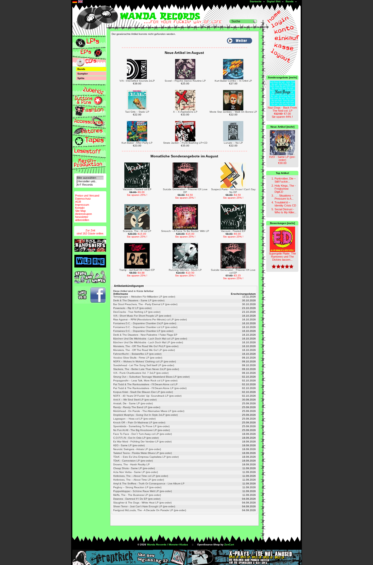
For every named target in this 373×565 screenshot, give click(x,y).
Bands (290, 1)
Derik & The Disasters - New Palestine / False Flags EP (145, 334)
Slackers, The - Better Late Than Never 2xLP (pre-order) (146, 369)
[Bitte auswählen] (90, 178)
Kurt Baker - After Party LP (137, 142)
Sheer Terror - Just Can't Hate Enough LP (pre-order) (144, 506)
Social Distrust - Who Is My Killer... (285, 211)
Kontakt (79, 207)
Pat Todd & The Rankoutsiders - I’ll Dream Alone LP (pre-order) (150, 388)
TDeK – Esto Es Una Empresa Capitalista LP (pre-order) (146, 456)
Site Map (80, 210)
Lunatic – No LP (233, 142)
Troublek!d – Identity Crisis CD (285, 204)
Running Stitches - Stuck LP (185, 270)
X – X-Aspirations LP (185, 111)
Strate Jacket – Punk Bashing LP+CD (185, 142)
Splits (80, 78)
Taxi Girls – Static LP (137, 111)
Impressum (82, 204)
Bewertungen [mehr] (282, 223)
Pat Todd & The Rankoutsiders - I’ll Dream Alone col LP (145, 384)
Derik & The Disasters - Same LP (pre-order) (138, 300)
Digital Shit (273, 1)
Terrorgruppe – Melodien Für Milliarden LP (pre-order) (144, 296)
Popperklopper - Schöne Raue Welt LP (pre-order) (142, 491)
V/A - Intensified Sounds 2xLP (137, 80)
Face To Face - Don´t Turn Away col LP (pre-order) (142, 434)
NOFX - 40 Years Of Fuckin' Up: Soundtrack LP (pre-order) (147, 395)
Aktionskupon (83, 213)
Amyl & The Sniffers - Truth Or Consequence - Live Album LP (148, 483)
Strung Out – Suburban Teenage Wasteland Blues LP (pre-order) (151, 376)
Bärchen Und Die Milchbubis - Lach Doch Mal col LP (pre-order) (150, 338)
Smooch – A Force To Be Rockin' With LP (185, 231)
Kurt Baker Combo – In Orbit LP (233, 80)
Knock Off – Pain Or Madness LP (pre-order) (139, 422)
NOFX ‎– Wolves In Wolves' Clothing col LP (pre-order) (144, 361)
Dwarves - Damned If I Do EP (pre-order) (136, 498)
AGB (78, 201)
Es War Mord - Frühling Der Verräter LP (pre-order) (142, 441)
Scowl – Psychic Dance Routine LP (185, 80)
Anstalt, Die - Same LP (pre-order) (133, 403)
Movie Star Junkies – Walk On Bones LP (233, 111)
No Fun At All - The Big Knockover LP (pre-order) (141, 430)
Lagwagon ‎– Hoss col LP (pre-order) (134, 418)
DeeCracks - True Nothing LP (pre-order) (136, 311)
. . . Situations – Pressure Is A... (284, 197)
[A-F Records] (90, 184)
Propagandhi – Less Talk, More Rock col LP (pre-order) (145, 380)
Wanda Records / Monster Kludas (167, 544)
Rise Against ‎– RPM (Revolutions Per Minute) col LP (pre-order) (150, 319)
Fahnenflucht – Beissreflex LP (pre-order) (137, 353)
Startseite (256, 1)
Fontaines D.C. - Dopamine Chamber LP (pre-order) (143, 331)
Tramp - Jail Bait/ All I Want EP (137, 270)
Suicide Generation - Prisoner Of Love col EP (233, 271)
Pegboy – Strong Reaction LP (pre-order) (137, 487)
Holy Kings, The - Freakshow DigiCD (285, 188)
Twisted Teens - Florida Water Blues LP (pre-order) (142, 453)
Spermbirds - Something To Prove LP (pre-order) (141, 426)
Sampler (82, 73)
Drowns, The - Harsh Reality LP (131, 464)
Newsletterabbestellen (82, 218)
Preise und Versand (87, 195)
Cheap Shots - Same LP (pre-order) (134, 468)
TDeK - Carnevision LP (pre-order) (133, 460)
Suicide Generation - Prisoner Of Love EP (185, 191)
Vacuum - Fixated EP (233, 231)
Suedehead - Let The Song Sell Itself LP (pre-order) (143, 365)
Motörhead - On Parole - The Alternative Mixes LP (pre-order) (148, 411)
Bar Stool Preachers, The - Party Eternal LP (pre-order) (145, 304)
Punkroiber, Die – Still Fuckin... (285, 180)
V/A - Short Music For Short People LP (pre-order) (142, 315)
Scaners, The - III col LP (137, 231)
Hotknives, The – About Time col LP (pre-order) (140, 475)
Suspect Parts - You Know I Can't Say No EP (233, 191)
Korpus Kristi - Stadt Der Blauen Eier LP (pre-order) (143, 392)
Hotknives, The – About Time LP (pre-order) (138, 479)
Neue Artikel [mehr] (282, 126)
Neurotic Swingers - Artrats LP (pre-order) (137, 449)
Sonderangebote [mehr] (282, 77)
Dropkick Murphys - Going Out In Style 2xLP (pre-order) (145, 414)
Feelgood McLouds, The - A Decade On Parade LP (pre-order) (149, 510)
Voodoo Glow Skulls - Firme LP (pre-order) (137, 357)
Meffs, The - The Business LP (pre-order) (137, 495)
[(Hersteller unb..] (90, 181)
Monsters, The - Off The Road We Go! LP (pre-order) (144, 350)
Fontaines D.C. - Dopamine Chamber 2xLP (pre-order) (144, 323)
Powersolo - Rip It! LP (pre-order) (132, 308)
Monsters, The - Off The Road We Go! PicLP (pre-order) (145, 346)
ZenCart (229, 544)
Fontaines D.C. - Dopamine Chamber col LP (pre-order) (145, 327)
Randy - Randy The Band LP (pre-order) (136, 407)
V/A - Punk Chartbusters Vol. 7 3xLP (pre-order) (140, 372)
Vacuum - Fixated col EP (137, 189)
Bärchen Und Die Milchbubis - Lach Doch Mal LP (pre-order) (148, 342)
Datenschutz (83, 198)
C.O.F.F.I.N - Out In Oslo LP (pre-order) (136, 437)
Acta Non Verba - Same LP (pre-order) (135, 472)
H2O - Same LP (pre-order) (129, 445)
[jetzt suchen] (255, 21)
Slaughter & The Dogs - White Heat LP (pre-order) (142, 502)
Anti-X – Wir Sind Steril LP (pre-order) (135, 399)
